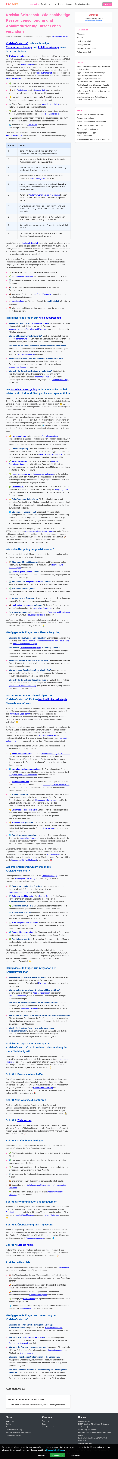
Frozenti (12, 4)
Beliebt (44, 4)
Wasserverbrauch (27, 1308)
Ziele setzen (24, 1120)
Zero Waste (32, 125)
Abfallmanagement (38, 178)
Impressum (82, 1441)
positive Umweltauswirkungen (25, 644)
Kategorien (34, 4)
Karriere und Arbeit (84, 41)
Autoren (52, 4)
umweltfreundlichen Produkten (50, 454)
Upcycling (42, 983)
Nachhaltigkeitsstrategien (19, 1343)
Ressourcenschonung (19, 47)
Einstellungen (75, 1455)
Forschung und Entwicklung (58, 612)
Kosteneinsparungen (41, 993)
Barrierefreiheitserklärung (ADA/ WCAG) (93, 1438)
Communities (63, 1267)
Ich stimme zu (57, 1455)
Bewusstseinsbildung (53, 1328)
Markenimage (18, 822)
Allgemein (80, 34)
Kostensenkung (19, 436)
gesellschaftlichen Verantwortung (22, 686)
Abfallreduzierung (48, 47)
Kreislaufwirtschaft (17, 43)
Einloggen (107, 4)
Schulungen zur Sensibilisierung (40, 1185)
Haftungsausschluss (13, 1435)
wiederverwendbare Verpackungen (39, 531)
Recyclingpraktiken (50, 436)
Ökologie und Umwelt (60, 37)
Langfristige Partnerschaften (24, 810)
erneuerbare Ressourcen (19, 367)
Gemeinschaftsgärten (38, 1295)
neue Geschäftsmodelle (41, 294)
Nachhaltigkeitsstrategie (52, 699)
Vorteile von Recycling (23, 389)
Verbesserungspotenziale (19, 892)
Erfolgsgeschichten (84, 45)
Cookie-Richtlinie (84, 1421)
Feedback (10, 1212)
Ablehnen (41, 1455)
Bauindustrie (22, 90)
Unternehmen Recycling (30, 648)
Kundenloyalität (53, 854)
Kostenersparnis (28, 641)
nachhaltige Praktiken (26, 354)
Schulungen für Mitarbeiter (22, 276)
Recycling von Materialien (43, 474)
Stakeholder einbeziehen (23, 932)
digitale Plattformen (51, 1215)
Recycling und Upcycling (36, 329)
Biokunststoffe (29, 1299)
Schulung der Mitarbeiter (22, 896)
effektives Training (45, 896)
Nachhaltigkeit (27, 65)
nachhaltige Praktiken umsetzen (56, 785)
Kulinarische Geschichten (86, 48)
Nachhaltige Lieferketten (22, 605)
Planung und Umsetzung (25, 878)
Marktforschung (18, 301)
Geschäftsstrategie (49, 876)
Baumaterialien (40, 90)
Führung (80, 37)
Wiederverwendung (17, 329)
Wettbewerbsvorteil (20, 782)
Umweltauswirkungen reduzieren (26, 769)
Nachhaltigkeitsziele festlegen (25, 922)
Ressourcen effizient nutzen (46, 800)
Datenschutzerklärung (14, 1430)
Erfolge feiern (25, 1244)
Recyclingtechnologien (36, 615)
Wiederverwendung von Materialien (44, 195)
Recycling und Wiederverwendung (23, 775)
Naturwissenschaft (84, 52)
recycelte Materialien (50, 104)
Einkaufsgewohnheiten (22, 572)
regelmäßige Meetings (24, 1215)
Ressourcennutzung (60, 380)
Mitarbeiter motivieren (34, 1337)
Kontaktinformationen (83, 4)
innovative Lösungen (29, 1008)
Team (60, 4)
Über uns (68, 4)
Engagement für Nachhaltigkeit (24, 860)
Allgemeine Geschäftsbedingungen (18, 1432)
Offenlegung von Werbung (87, 1430)
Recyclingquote (61, 489)
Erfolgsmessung (26, 1353)
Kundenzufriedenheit (17, 996)
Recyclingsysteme (34, 582)
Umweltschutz (18, 487)
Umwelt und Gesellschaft (19, 714)
